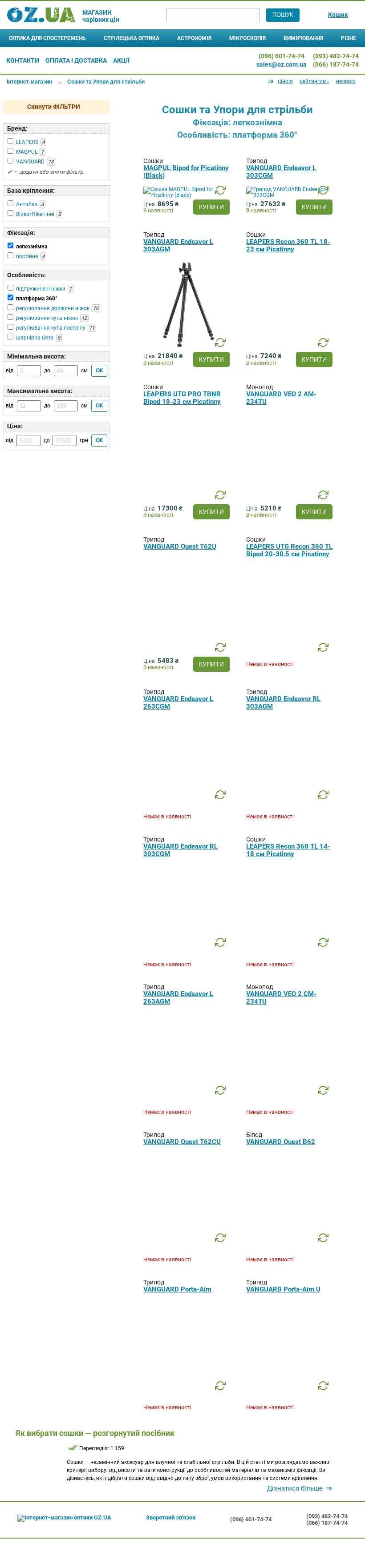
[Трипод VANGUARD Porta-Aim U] (290, 1395)
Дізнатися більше (299, 1488)
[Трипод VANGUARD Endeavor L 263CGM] (187, 804)
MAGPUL (26, 152)
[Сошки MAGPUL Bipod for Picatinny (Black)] (190, 195)
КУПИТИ (211, 207)
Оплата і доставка (76, 60)
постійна (27, 256)
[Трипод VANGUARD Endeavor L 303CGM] (293, 195)
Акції (121, 60)
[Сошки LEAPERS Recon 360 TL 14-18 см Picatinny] (290, 952)
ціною (285, 81)
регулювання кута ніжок (47, 318)
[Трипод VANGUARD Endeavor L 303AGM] (187, 347)
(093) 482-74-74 (336, 56)
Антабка (26, 204)
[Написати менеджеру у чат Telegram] (229, 60)
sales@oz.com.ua (281, 64)
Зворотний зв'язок (170, 1518)
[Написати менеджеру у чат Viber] (244, 60)
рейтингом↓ (314, 81)
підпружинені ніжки (40, 289)
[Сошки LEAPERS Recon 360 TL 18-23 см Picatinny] (290, 347)
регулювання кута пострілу (50, 328)
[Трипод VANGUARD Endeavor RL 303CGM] (187, 952)
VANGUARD (30, 162)
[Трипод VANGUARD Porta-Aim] (187, 1395)
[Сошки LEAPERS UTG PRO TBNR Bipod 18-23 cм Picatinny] (187, 500)
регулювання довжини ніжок (52, 308)
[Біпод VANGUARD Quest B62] (290, 1247)
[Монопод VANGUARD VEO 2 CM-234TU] (290, 1100)
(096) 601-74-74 (281, 56)
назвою (346, 81)
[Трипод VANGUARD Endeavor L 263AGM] (187, 1100)
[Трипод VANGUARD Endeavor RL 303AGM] (290, 804)
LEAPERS (27, 142)
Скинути (53, 106)
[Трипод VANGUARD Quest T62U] (187, 652)
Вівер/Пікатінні (35, 214)
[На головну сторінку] (64, 1518)
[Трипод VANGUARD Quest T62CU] (187, 1247)
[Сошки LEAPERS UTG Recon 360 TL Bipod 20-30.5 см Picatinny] (290, 652)
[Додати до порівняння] (220, 190)
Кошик (338, 14)
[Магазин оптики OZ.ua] (41, 15)
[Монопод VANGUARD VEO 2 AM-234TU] (290, 500)
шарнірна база (35, 338)
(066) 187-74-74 (336, 64)
